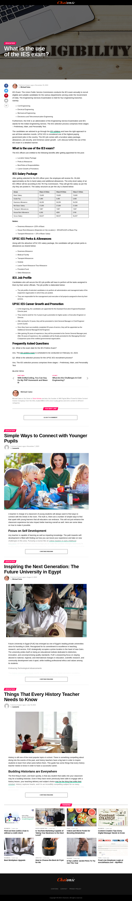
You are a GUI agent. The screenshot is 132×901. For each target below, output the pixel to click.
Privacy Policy (75, 889)
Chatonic (54, 889)
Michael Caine (25, 87)
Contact (63, 889)
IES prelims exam (27, 353)
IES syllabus (55, 131)
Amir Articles (37, 398)
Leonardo (15, 448)
